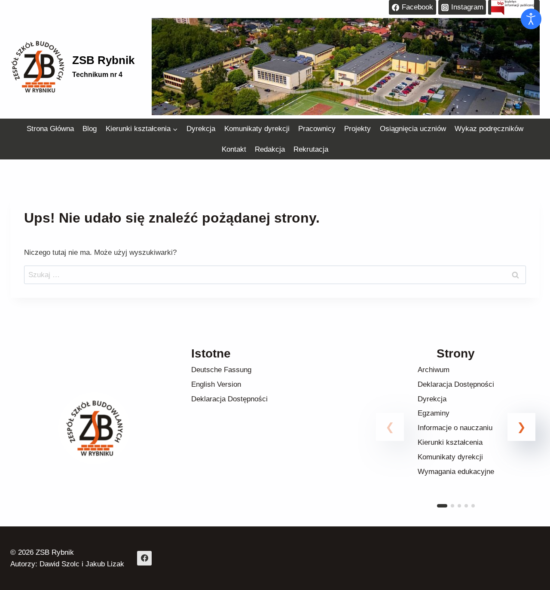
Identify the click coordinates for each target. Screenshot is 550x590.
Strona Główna (50, 129)
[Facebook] (144, 558)
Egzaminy (433, 413)
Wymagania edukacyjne (456, 472)
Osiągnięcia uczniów (413, 129)
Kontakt (234, 149)
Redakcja (270, 149)
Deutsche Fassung (221, 370)
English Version (216, 384)
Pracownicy (317, 129)
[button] (521, 427)
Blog (89, 129)
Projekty (357, 129)
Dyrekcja (200, 129)
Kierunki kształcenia (450, 442)
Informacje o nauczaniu (455, 428)
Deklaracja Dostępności (229, 399)
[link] (456, 437)
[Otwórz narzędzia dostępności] (531, 19)
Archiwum (433, 370)
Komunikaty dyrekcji (257, 129)
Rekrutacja (310, 149)
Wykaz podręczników (489, 129)
